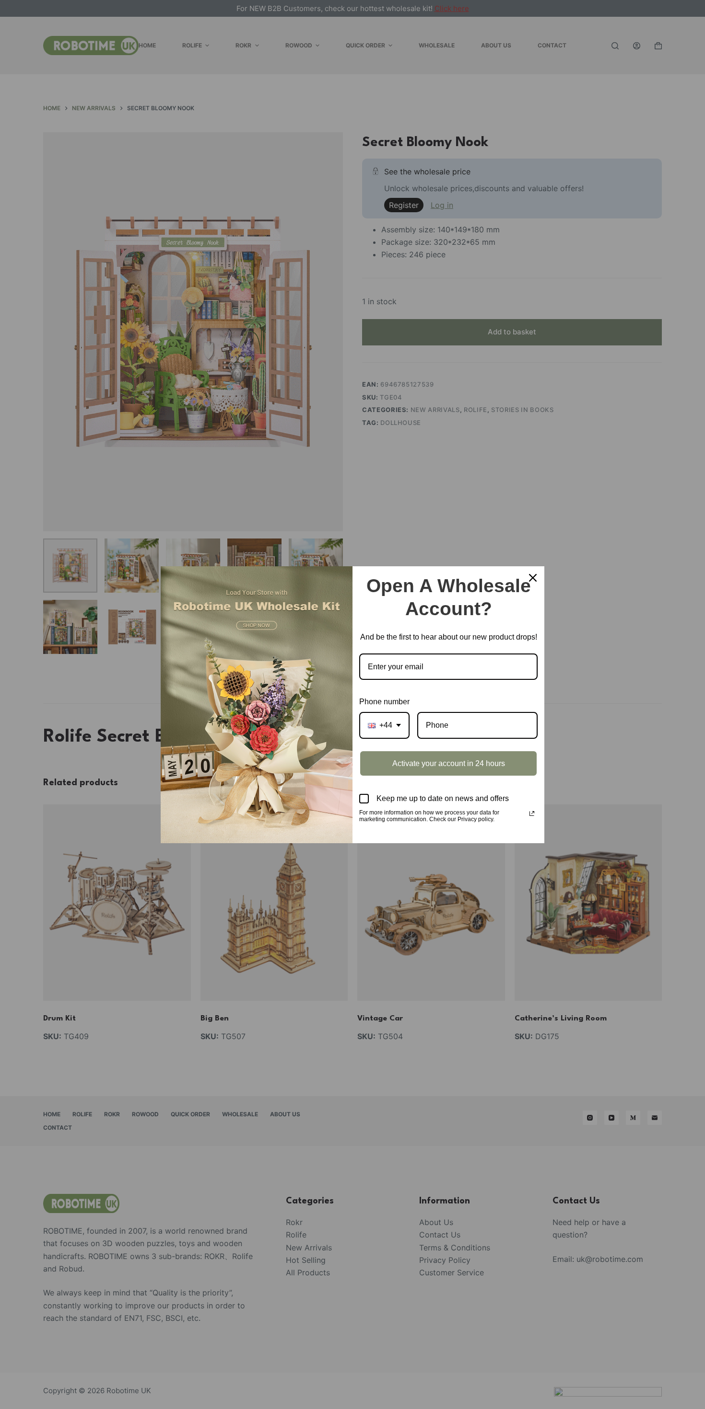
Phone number (384, 702)
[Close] (532, 577)
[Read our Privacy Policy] (532, 813)
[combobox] (384, 725)
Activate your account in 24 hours (448, 763)
